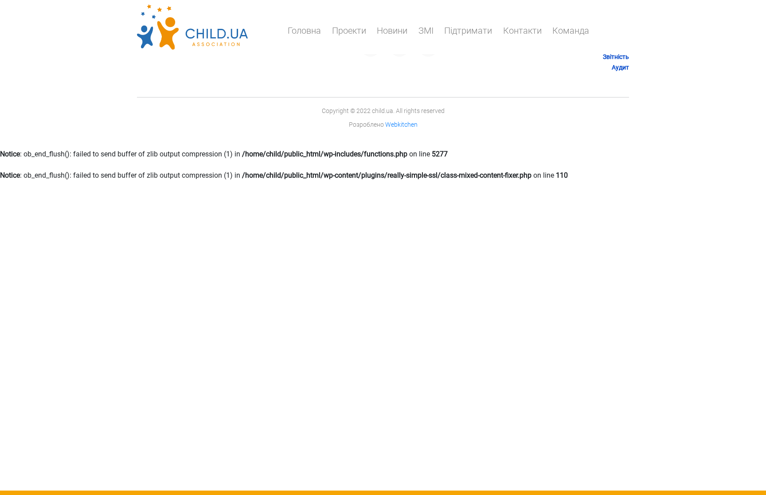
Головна (304, 30)
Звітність (616, 56)
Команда (570, 30)
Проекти (349, 30)
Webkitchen (401, 124)
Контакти (522, 30)
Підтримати (468, 30)
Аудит (620, 67)
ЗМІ (426, 30)
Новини (392, 30)
